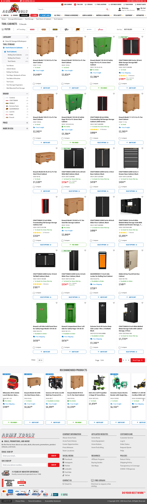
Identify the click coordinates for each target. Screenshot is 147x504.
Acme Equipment (97, 441)
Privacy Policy (20, 501)
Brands (15, 15)
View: (33, 360)
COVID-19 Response (127, 469)
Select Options (102, 143)
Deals (35, 15)
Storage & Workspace (71, 15)
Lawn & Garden (87, 15)
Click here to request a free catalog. (101, 485)
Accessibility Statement (53, 501)
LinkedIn (68, 469)
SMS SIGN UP (6, 461)
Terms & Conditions (34, 501)
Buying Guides (96, 462)
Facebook (68, 459)
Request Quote (125, 447)
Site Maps (95, 466)
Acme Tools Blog (97, 447)
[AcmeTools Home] (15, 8)
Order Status (124, 444)
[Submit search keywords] (107, 9)
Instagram (68, 462)
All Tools (57, 15)
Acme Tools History (70, 441)
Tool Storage (29, 19)
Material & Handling (103, 15)
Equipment (129, 15)
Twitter (67, 466)
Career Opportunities (70, 444)
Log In (122, 441)
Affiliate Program (97, 459)
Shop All (6, 15)
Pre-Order (103, 88)
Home (4, 19)
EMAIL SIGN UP (7, 452)
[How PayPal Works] (30, 491)
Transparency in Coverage (130, 466)
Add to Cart (46, 88)
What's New (46, 15)
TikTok (67, 475)
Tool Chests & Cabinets (43, 19)
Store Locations (68, 451)
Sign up (53, 456)
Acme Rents (95, 438)
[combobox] (73, 9)
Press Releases (68, 447)
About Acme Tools (69, 438)
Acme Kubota (96, 444)
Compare (38, 83)
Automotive (140, 15)
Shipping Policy (126, 462)
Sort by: (119, 29)
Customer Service (126, 438)
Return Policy (125, 459)
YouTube (68, 472)
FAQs (122, 451)
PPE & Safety (118, 15)
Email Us (68, 484)
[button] (126, 9)
